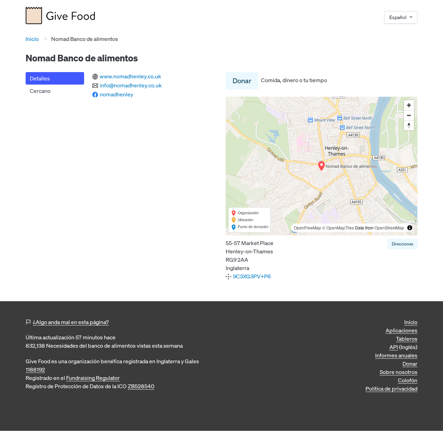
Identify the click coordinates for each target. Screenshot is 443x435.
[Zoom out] (409, 115)
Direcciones (402, 243)
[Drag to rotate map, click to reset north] (409, 125)
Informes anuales (396, 355)
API (393, 347)
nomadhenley (116, 94)
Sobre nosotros (398, 372)
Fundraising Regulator (93, 378)
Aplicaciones (401, 330)
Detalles (40, 78)
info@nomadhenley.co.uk (131, 85)
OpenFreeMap (307, 227)
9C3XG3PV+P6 (252, 276)
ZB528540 (141, 386)
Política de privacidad (391, 388)
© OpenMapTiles (338, 227)
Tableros (406, 338)
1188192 (35, 369)
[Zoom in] (409, 105)
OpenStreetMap (389, 227)
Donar (242, 80)
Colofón (407, 380)
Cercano (40, 91)
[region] (321, 166)
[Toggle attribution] (410, 228)
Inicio (32, 39)
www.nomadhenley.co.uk (130, 76)
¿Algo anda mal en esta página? (71, 322)
